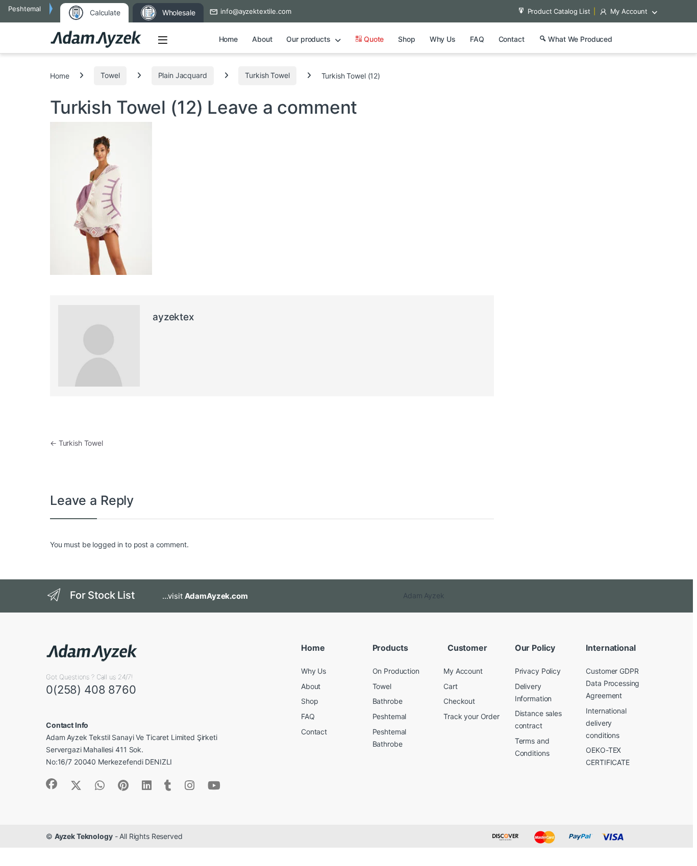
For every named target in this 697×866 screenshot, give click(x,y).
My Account (629, 11)
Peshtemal (389, 716)
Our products (308, 39)
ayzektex (173, 317)
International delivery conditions (606, 723)
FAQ (477, 39)
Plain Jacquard (182, 75)
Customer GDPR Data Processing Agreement (612, 683)
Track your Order (471, 716)
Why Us (443, 39)
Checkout (459, 701)
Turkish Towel (267, 75)
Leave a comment (282, 107)
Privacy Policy (538, 671)
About (262, 39)
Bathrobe (387, 701)
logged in (107, 544)
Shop (406, 39)
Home (228, 39)
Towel (110, 75)
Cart (450, 686)
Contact (512, 39)
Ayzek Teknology (84, 836)
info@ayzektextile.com (255, 11)
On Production (395, 671)
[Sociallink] (51, 783)
